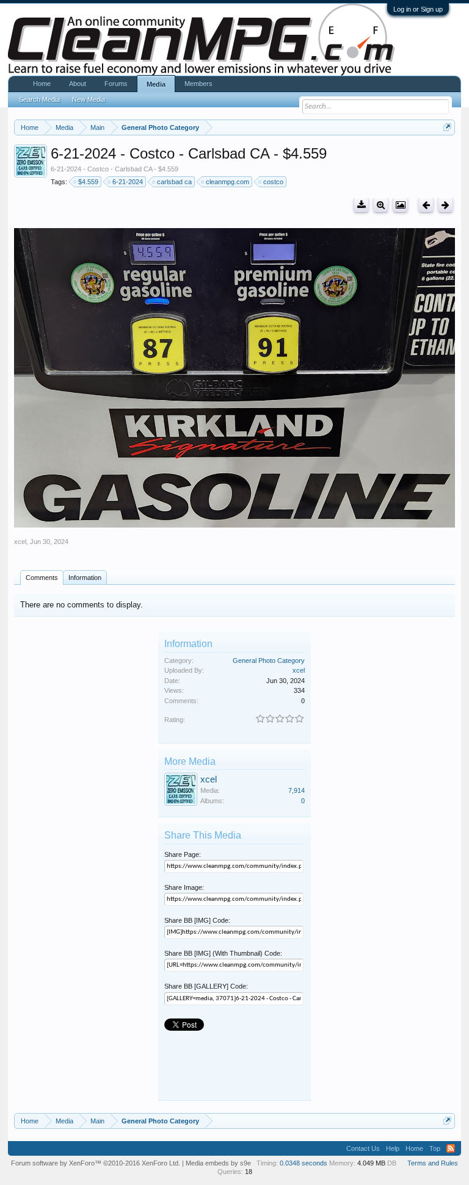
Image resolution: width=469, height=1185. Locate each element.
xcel (20, 541)
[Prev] (426, 205)
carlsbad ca (174, 181)
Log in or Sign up (418, 9)
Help (392, 1148)
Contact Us (363, 1148)
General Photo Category (269, 660)
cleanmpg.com (227, 181)
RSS (450, 1148)
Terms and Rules (432, 1163)
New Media (88, 99)
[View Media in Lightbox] (400, 205)
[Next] (445, 205)
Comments (42, 577)
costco (273, 181)
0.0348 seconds (303, 1163)
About (77, 83)
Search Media (39, 99)
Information (84, 577)
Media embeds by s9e (218, 1163)
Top (434, 1148)
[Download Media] (361, 205)
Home (42, 83)
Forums (116, 83)
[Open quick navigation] (447, 127)
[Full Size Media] (380, 205)
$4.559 (88, 181)
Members (198, 83)
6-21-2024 (127, 181)
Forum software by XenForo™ (95, 1163)
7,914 (296, 790)
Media (156, 84)
